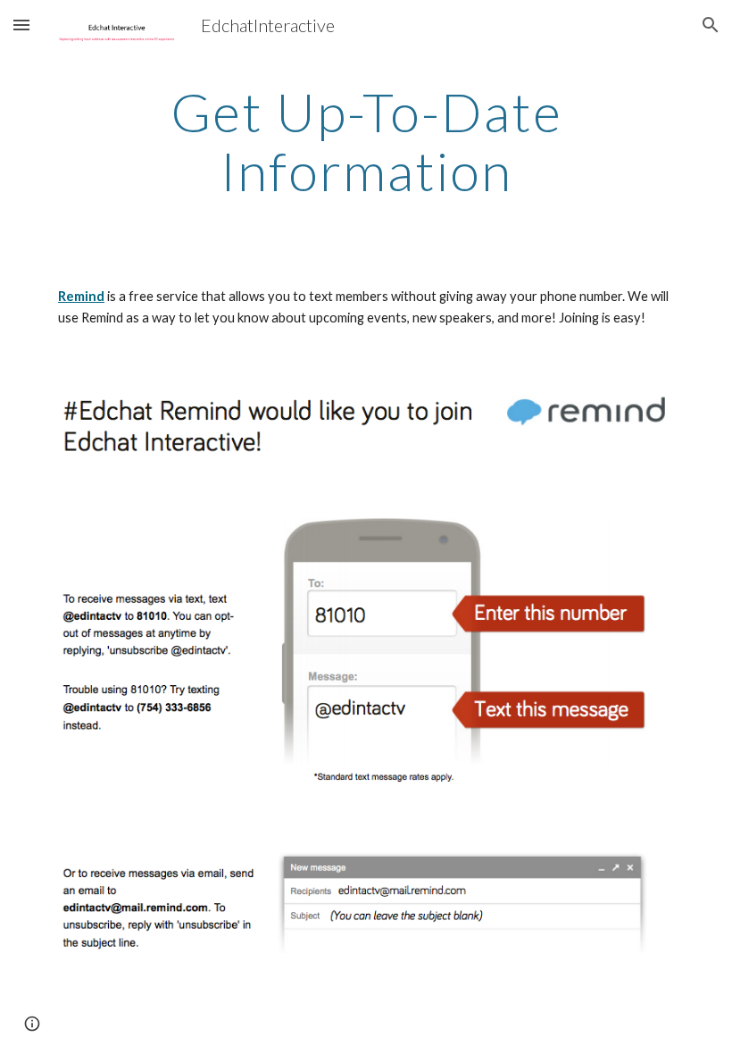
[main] (366, 141)
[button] (21, 24)
